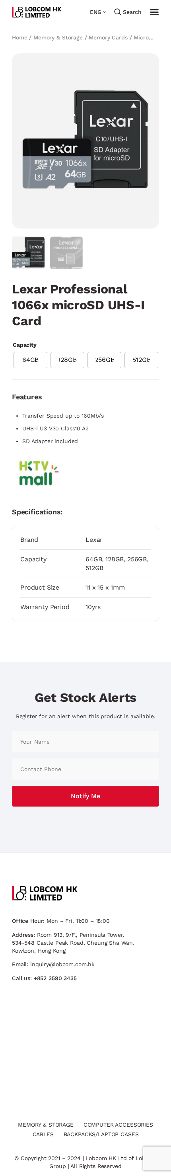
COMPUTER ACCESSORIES (118, 1124)
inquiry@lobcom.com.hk (62, 964)
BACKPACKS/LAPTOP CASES (101, 1134)
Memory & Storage (58, 37)
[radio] (30, 360)
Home (19, 37)
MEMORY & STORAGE (46, 1124)
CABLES (43, 1134)
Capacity (25, 345)
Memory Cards (108, 37)
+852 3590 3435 (55, 978)
